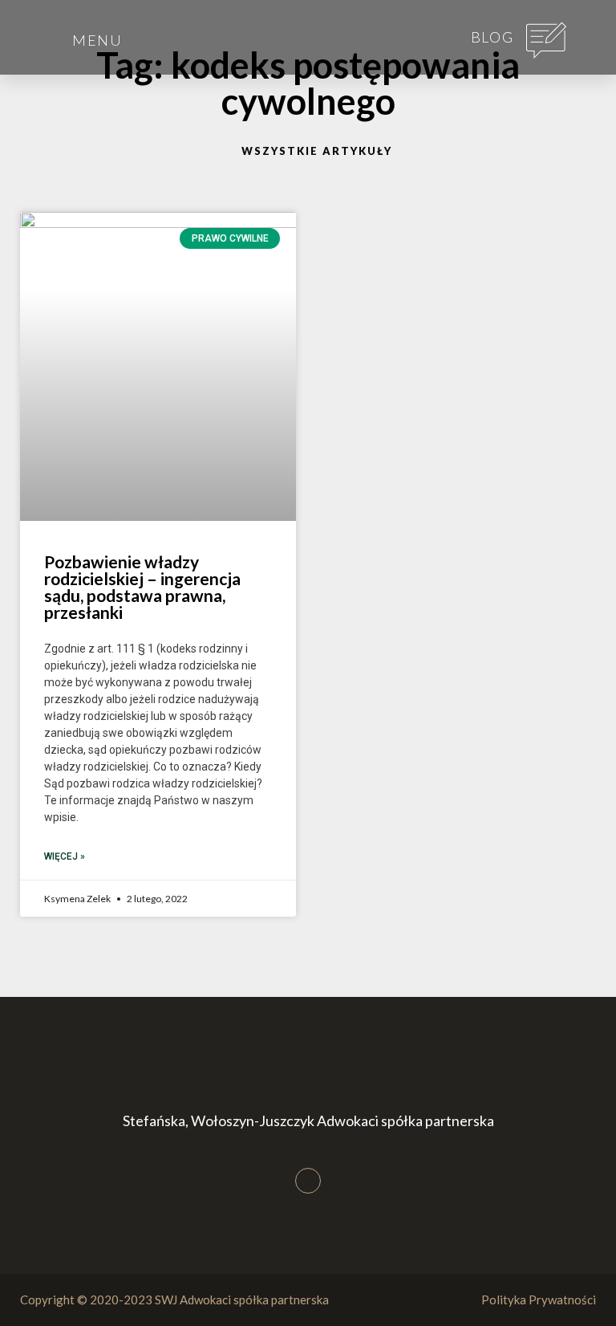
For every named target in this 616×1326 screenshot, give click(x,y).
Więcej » (64, 856)
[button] (37, 23)
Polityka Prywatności (538, 1299)
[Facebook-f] (308, 1181)
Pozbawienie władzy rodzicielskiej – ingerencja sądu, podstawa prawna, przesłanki (142, 586)
